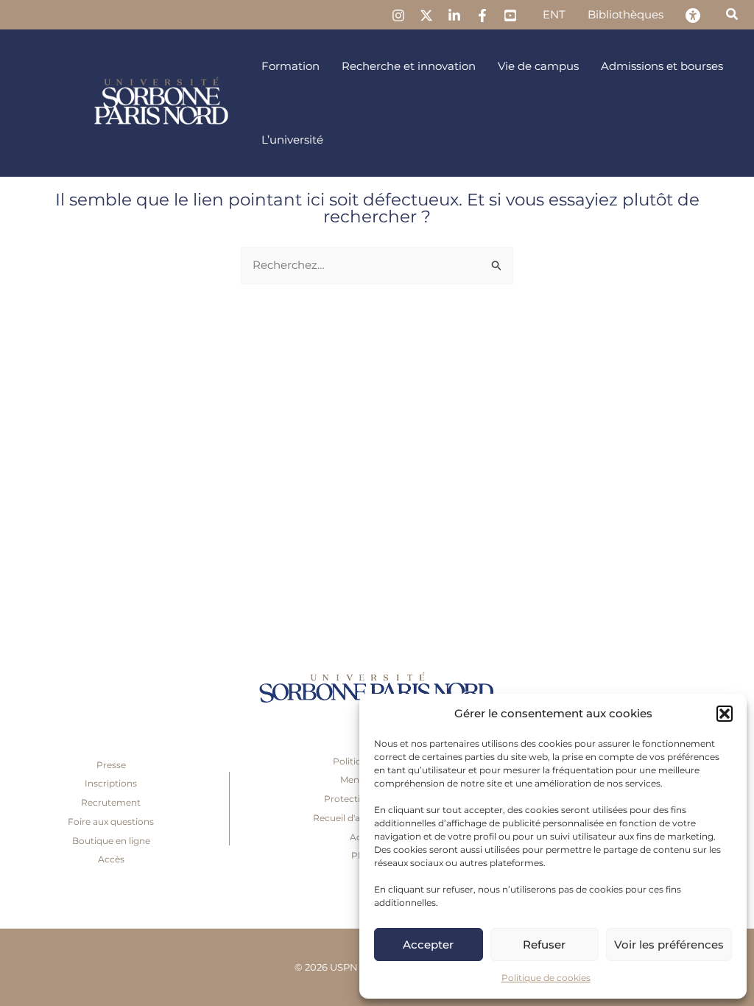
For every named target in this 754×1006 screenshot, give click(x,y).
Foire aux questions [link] (111, 821)
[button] (724, 713)
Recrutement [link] (111, 802)
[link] (398, 15)
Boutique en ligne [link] (111, 840)
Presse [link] (111, 764)
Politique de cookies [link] (546, 977)
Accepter (428, 945)
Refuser (544, 945)
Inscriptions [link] (111, 783)
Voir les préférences (669, 945)
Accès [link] (111, 859)
